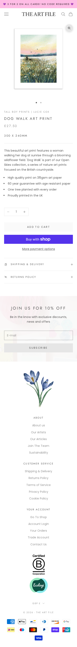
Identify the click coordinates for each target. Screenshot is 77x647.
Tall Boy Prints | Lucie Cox (26, 112)
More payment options (38, 249)
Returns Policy (38, 478)
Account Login (38, 524)
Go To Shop (38, 517)
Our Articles (38, 439)
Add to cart (38, 227)
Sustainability (38, 453)
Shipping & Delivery (38, 471)
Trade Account (38, 537)
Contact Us (38, 544)
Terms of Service (38, 485)
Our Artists (38, 432)
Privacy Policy (38, 492)
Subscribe (38, 348)
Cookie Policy (38, 498)
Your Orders (38, 531)
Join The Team (38, 446)
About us (38, 425)
